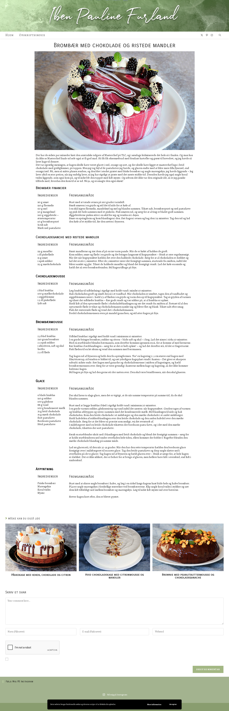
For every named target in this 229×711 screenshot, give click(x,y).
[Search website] (219, 35)
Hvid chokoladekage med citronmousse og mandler (114, 576)
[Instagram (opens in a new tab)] (211, 35)
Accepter (173, 704)
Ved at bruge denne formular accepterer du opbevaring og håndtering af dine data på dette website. (67, 659)
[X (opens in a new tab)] (201, 35)
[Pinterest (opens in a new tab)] (206, 35)
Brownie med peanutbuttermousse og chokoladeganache (188, 576)
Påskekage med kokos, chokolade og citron (41, 574)
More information (154, 704)
